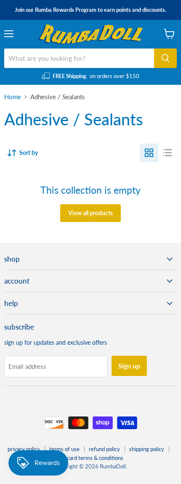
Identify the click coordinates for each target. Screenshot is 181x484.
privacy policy (24, 449)
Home (12, 96)
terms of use (64, 449)
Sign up (129, 366)
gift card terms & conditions (90, 457)
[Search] (165, 58)
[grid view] (149, 152)
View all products (90, 212)
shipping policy (146, 449)
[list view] (167, 152)
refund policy (104, 449)
